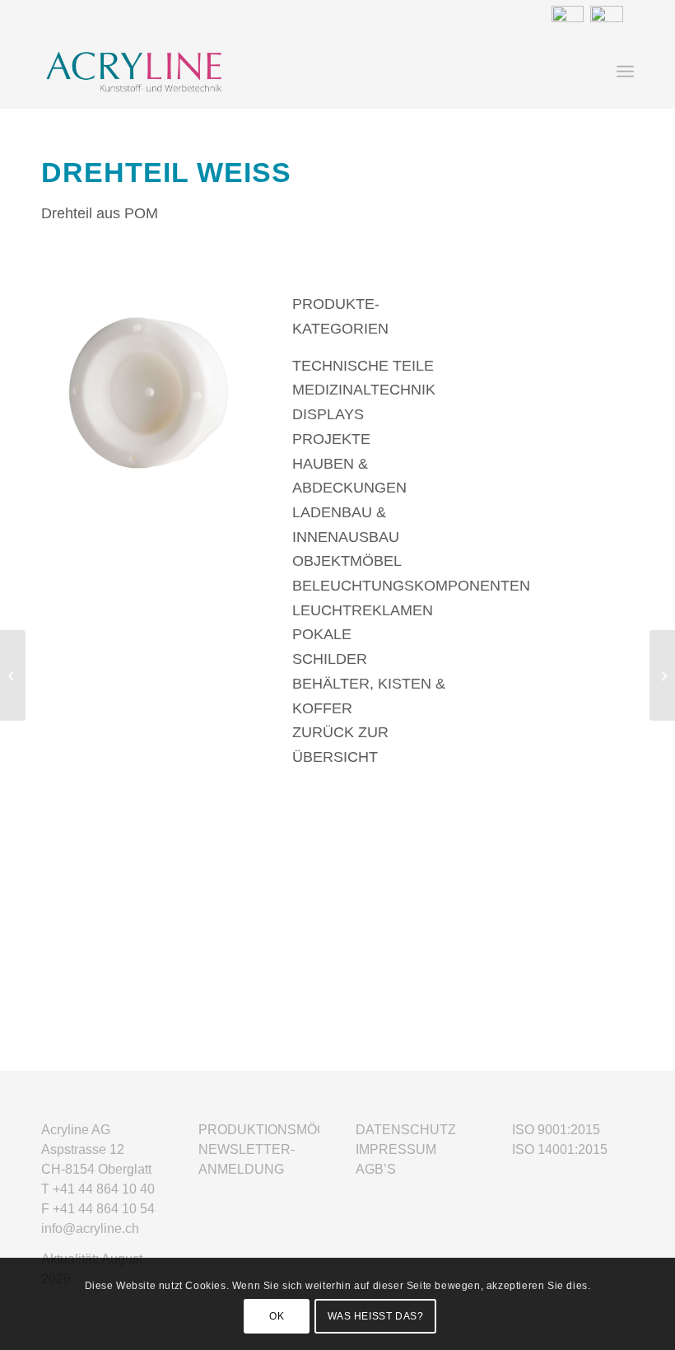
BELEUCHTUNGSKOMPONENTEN (411, 585)
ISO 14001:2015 (560, 1149)
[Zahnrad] (662, 675)
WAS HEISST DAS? (376, 1316)
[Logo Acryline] (216, 72)
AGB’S (376, 1169)
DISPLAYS (328, 414)
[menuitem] (625, 71)
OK (276, 1316)
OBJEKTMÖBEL (347, 561)
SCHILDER (329, 659)
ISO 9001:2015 (556, 1130)
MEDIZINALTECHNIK (363, 389)
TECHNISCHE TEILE (363, 365)
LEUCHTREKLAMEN (362, 610)
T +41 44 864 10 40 (98, 1189)
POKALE (321, 634)
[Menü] (625, 71)
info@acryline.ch (90, 1229)
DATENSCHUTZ (406, 1130)
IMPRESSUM (396, 1149)
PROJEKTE (331, 439)
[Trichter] (13, 675)
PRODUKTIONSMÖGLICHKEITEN (302, 1130)
